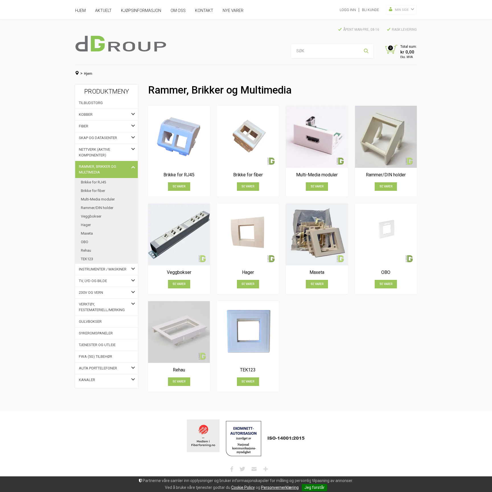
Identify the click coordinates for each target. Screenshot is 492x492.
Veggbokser (91, 216)
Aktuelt (103, 10)
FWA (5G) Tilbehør (95, 356)
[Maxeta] (317, 234)
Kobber (86, 114)
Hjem (80, 10)
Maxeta (87, 233)
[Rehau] (179, 332)
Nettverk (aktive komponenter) (94, 152)
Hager (86, 225)
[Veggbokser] (179, 234)
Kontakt (204, 10)
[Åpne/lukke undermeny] (133, 114)
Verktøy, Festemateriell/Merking (102, 307)
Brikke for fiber (93, 191)
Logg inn (348, 10)
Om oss (178, 10)
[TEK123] (248, 332)
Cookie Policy (243, 487)
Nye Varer (233, 10)
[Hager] (248, 234)
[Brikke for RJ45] (179, 137)
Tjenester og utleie (97, 345)
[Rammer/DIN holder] (386, 137)
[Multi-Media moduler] (317, 137)
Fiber (83, 126)
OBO (84, 242)
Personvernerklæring (280, 487)
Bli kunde (370, 10)
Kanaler (87, 380)
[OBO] (386, 234)
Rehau (86, 250)
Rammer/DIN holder (97, 208)
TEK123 (87, 259)
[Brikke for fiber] (248, 137)
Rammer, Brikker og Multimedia (97, 169)
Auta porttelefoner (98, 368)
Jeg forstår (314, 487)
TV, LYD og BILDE (93, 281)
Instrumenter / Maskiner (102, 269)
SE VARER (179, 186)
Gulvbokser (90, 321)
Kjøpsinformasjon (141, 10)
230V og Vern (91, 292)
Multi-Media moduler (98, 199)
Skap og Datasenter (98, 138)
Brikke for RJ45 (93, 182)
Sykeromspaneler (96, 333)
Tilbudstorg (91, 103)
